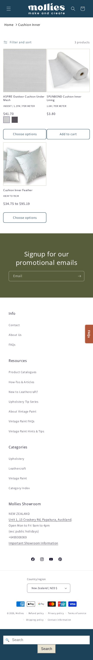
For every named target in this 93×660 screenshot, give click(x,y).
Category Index (19, 488)
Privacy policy (56, 613)
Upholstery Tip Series (23, 402)
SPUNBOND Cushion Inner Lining (64, 98)
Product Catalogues (23, 372)
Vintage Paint (18, 478)
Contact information (59, 619)
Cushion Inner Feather (18, 190)
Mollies (20, 613)
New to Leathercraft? (23, 392)
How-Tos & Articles (21, 382)
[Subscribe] (79, 276)
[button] (8, 8)
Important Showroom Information (33, 543)
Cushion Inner (29, 24)
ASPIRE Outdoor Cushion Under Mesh (24, 98)
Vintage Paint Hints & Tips (26, 431)
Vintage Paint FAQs (22, 421)
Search (46, 649)
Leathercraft (17, 468)
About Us (15, 335)
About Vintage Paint (22, 411)
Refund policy (36, 613)
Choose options (25, 134)
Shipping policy (35, 619)
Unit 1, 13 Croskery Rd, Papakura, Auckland (40, 519)
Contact (14, 325)
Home (8, 24)
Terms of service (77, 613)
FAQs (12, 345)
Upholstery (16, 459)
